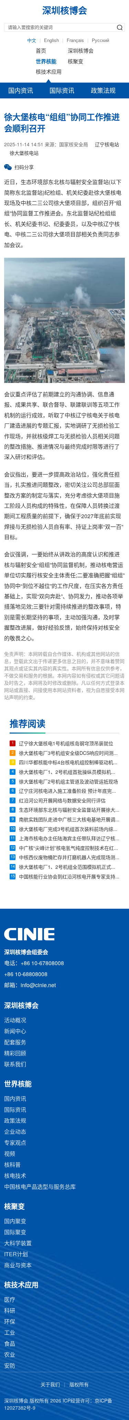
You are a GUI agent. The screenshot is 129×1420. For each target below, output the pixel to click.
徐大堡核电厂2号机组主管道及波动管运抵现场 (68, 782)
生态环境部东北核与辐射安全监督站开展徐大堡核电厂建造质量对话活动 (69, 810)
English (51, 40)
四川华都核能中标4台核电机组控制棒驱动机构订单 (69, 763)
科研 (9, 1311)
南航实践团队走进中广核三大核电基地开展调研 (69, 820)
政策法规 (103, 91)
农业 (9, 1355)
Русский (100, 40)
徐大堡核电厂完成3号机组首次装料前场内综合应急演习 (69, 829)
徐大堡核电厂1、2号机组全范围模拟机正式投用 (69, 867)
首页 (41, 51)
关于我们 (50, 1385)
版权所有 (79, 1385)
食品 (9, 1344)
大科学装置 (18, 1244)
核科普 (12, 1165)
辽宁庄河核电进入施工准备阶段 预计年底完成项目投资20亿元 (69, 791)
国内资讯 (20, 91)
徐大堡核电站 (24, 153)
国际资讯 (62, 91)
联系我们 (15, 1065)
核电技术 (15, 1176)
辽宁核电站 (107, 145)
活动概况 (15, 1021)
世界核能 (46, 62)
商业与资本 (18, 1266)
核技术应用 (49, 72)
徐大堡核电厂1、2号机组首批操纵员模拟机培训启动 (69, 772)
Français (75, 40)
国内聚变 (15, 1222)
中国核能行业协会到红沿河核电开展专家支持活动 (69, 877)
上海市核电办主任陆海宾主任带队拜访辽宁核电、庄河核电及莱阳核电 (69, 839)
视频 (9, 1154)
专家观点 (15, 1143)
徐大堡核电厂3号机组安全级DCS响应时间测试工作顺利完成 (69, 753)
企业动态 (15, 1132)
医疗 (9, 1300)
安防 (9, 1366)
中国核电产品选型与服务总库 (40, 1187)
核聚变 (75, 62)
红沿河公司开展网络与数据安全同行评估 (62, 801)
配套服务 (15, 1043)
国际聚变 (15, 1233)
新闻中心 (15, 1032)
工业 (9, 1333)
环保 (9, 1322)
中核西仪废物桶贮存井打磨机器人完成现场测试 (69, 858)
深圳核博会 (81, 51)
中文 (31, 40)
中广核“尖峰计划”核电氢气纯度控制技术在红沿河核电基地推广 (69, 848)
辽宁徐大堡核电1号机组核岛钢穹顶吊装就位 (66, 744)
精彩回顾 (15, 1054)
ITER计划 (16, 1255)
